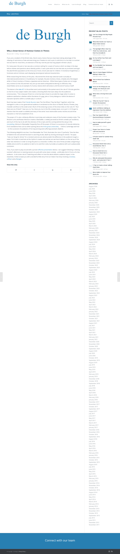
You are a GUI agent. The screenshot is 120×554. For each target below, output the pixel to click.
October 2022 (93, 291)
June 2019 (92, 367)
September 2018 (94, 383)
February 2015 (93, 478)
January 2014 (93, 506)
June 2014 (92, 495)
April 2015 (92, 474)
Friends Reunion (31, 102)
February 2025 (93, 228)
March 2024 (93, 254)
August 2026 (93, 186)
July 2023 (92, 272)
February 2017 (93, 425)
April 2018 (92, 393)
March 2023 (93, 281)
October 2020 (93, 346)
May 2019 (92, 369)
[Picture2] (43, 35)
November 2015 (94, 458)
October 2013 (93, 513)
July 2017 (92, 414)
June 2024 (92, 247)
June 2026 (92, 191)
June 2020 (92, 356)
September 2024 (94, 240)
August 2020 (93, 351)
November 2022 (94, 288)
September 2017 (94, 409)
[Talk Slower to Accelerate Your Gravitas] (118, 277)
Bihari (10, 159)
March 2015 (93, 476)
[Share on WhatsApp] (34, 169)
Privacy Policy (22, 551)
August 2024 (93, 242)
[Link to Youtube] (109, 4)
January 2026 (93, 203)
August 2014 (93, 492)
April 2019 (92, 372)
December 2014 (94, 483)
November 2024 (94, 235)
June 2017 (92, 416)
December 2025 (94, 205)
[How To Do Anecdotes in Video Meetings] (1, 277)
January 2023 (93, 286)
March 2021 (93, 335)
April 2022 (92, 305)
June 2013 (92, 520)
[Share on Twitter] (16, 169)
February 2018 (93, 397)
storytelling (10, 124)
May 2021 (92, 330)
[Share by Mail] (71, 169)
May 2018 (92, 390)
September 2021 (94, 321)
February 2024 (93, 256)
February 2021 (93, 337)
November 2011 (94, 525)
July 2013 (92, 518)
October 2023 (93, 265)
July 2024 (92, 244)
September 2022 (94, 293)
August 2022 (93, 295)
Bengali (18, 159)
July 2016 (92, 441)
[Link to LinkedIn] (112, 4)
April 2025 (92, 224)
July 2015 (92, 467)
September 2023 (94, 267)
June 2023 (92, 275)
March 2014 (93, 502)
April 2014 (92, 499)
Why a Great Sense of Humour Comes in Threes (28, 51)
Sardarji (72, 157)
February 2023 (93, 284)
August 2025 (93, 214)
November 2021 (94, 316)
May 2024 (92, 249)
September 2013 (94, 516)
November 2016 (94, 432)
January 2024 (93, 258)
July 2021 (92, 326)
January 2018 (93, 400)
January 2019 (93, 376)
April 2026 (92, 196)
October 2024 (93, 237)
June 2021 (92, 328)
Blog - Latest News (13, 14)
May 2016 (92, 446)
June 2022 (92, 300)
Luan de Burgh (25, 54)
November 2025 (94, 207)
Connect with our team (60, 540)
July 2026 (92, 189)
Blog (17, 54)
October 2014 (93, 488)
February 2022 (93, 309)
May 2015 (92, 471)
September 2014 (94, 490)
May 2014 (92, 497)
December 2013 (94, 509)
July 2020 (92, 353)
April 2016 (92, 448)
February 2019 (93, 374)
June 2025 (92, 219)
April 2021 (92, 332)
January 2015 (93, 481)
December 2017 (94, 402)
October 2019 (93, 358)
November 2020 (94, 344)
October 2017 (93, 407)
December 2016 (94, 430)
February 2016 (93, 453)
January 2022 (93, 312)
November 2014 (94, 485)
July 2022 (92, 298)
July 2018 (92, 386)
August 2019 (93, 363)
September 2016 (94, 437)
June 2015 (92, 469)
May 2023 (92, 277)
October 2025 (93, 210)
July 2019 (92, 365)
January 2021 (93, 339)
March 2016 (93, 451)
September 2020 (94, 349)
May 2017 (92, 418)
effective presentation (45, 150)
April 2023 (92, 279)
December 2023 (94, 261)
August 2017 (93, 411)
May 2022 (92, 302)
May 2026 (92, 193)
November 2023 (94, 263)
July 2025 (92, 216)
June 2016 (92, 444)
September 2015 (94, 462)
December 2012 (94, 522)
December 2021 (94, 314)
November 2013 (94, 511)
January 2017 (93, 427)
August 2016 (93, 439)
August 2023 (93, 270)
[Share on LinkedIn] (53, 169)
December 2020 (94, 342)
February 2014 (93, 504)
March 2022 (93, 307)
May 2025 (92, 221)
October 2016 (93, 434)
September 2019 (94, 360)
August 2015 (93, 465)
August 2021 (93, 323)
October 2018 (93, 381)
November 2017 (94, 404)
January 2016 (93, 455)
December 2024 (94, 233)
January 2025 (93, 230)
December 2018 (94, 379)
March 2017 (93, 423)
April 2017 (92, 420)
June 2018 (92, 388)
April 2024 (92, 251)
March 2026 (93, 198)
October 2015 (93, 460)
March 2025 (93, 226)
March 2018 (93, 395)
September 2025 (94, 212)
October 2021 (93, 318)
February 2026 (93, 200)
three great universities (51, 127)
